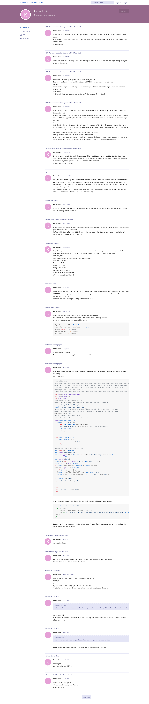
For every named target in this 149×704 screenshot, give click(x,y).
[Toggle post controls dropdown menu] (127, 47)
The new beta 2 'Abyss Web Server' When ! (59, 675)
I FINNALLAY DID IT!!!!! (53, 571)
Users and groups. (51, 284)
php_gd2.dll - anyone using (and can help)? (59, 219)
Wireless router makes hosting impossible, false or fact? (63, 27)
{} (46, 172)
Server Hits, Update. (52, 200)
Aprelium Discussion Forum (32, 2)
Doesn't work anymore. (53, 307)
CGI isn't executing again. (54, 345)
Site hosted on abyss (52, 597)
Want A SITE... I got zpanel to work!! (57, 535)
